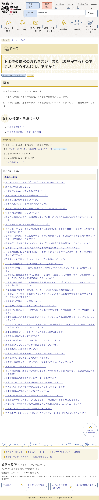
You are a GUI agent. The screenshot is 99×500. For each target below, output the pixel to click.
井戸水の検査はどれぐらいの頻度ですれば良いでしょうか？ (34, 264)
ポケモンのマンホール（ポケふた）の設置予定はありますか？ (35, 182)
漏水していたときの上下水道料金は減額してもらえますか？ (34, 382)
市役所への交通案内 (36, 486)
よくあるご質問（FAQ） (59, 486)
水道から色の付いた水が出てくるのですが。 (26, 204)
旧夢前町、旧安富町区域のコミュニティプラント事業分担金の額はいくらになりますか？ (47, 243)
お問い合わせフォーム (14, 162)
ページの (90, 431)
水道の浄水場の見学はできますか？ (22, 336)
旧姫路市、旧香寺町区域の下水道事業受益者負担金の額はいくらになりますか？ (43, 404)
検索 (92, 13)
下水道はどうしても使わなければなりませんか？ (28, 409)
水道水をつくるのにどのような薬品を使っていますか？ (32, 345)
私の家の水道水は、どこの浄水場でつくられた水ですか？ (33, 340)
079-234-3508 (21, 154)
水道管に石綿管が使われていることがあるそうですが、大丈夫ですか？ (39, 362)
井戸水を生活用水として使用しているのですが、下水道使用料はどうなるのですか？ (45, 413)
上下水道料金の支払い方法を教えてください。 (27, 391)
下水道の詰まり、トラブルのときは (24, 132)
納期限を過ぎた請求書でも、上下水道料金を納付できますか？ (35, 353)
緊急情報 (47, 5)
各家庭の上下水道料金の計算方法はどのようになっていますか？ (36, 387)
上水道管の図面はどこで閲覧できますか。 (25, 301)
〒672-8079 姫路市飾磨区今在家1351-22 (37, 149)
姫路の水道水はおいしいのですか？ (22, 213)
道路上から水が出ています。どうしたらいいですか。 (30, 306)
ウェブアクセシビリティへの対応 (66, 452)
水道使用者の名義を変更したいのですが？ (25, 367)
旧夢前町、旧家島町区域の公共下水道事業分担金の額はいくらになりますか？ (42, 248)
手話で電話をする (85, 485)
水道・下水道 (10, 177)
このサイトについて (14, 452)
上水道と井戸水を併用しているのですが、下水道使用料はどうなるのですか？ (42, 400)
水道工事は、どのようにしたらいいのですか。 (27, 358)
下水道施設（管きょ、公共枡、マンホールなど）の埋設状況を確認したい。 (41, 290)
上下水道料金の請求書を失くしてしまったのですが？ (30, 378)
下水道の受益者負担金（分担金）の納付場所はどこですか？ (34, 395)
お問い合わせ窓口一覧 (42, 457)
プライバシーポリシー (37, 452)
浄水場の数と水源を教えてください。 (23, 349)
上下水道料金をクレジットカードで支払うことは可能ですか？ (35, 332)
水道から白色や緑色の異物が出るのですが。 (26, 195)
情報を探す (29, 14)
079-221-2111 (18, 473)
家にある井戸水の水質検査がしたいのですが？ (27, 224)
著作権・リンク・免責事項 (17, 457)
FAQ (23, 40)
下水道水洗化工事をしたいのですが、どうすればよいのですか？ (36, 259)
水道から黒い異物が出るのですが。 (22, 200)
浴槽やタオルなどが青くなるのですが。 (24, 191)
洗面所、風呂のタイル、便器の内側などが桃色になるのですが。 (36, 209)
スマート (32, 5)
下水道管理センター (16, 127)
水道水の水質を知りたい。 (18, 187)
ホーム (14, 40)
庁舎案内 (7, 485)
